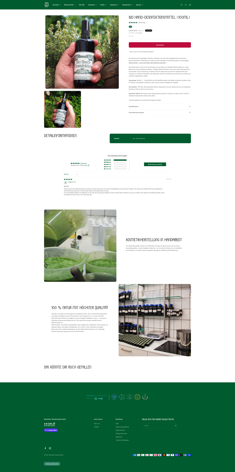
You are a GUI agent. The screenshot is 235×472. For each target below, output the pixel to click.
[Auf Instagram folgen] (50, 448)
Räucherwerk (126, 5)
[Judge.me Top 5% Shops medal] (145, 397)
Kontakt (96, 427)
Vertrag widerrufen (52, 464)
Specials (138, 5)
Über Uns (97, 423)
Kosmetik (56, 5)
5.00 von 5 (83, 163)
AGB (117, 423)
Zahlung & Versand (121, 433)
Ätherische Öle (68, 5)
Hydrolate (91, 5)
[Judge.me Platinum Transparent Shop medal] (122, 397)
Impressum (119, 437)
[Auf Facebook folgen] (45, 448)
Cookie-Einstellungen (122, 440)
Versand (140, 33)
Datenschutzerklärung (122, 427)
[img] (68, 179)
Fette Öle (82, 5)
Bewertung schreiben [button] (155, 164)
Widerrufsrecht (120, 430)
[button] (133, 22)
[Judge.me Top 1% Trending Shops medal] (137, 397)
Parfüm (102, 5)
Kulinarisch (113, 5)
